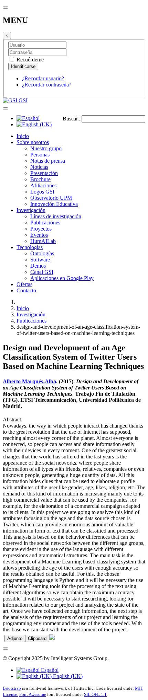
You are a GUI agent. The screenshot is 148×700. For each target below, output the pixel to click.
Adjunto (14, 638)
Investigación (31, 210)
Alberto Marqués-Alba (29, 381)
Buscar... (72, 118)
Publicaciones (45, 222)
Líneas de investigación (55, 216)
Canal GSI (41, 272)
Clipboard (37, 638)
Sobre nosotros (33, 142)
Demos (38, 266)
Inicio (23, 136)
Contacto (26, 290)
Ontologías (42, 253)
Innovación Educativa (54, 204)
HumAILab (43, 241)
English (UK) (67, 676)
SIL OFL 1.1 (95, 694)
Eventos (39, 235)
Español (49, 670)
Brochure (40, 179)
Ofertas (24, 284)
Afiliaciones (43, 185)
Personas (40, 155)
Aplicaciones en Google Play (62, 278)
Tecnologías (30, 247)
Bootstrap (12, 688)
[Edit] (52, 638)
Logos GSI (42, 192)
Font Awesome (32, 694)
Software (40, 259)
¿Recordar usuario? (43, 78)
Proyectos (41, 229)
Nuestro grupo (46, 148)
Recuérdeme (29, 59)
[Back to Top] (5, 649)
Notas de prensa (47, 161)
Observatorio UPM (51, 198)
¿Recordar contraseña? (46, 85)
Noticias (39, 167)
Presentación (44, 173)
